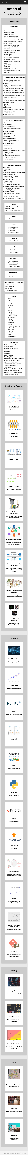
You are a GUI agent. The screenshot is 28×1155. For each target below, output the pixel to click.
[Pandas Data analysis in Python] (14, 774)
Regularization (7, 136)
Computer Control (8, 181)
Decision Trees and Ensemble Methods (14, 88)
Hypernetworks (8, 154)
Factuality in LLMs (8, 179)
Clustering (6, 83)
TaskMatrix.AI (12, 317)
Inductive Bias (7, 107)
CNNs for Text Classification (11, 370)
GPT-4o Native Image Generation (14, 210)
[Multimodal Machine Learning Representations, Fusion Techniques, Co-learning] (14, 629)
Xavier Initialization (8, 133)
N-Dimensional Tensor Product (12, 360)
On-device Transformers (14, 266)
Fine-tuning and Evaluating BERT (12, 184)
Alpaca (10, 310)
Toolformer (12, 314)
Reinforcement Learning (10, 59)
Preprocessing (7, 169)
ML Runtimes (7, 351)
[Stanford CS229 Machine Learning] (14, 415)
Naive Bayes (7, 87)
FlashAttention (8, 112)
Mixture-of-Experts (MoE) (10, 38)
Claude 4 (11, 333)
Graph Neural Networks (10, 97)
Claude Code (7, 72)
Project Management (11, 290)
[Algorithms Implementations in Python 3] (14, 999)
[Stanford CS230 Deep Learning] (14, 442)
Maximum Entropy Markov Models (13, 372)
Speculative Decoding (9, 174)
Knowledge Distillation (9, 52)
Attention (6, 31)
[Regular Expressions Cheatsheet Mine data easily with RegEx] (14, 934)
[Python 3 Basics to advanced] (14, 801)
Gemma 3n (11, 328)
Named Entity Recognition (10, 190)
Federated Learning (13, 263)
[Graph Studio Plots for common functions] (14, 694)
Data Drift (13, 249)
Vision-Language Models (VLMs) (12, 47)
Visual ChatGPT (13, 315)
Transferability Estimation (10, 365)
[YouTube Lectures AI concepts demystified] (14, 667)
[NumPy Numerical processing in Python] (14, 721)
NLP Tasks (7, 167)
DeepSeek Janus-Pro (14, 326)
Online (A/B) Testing (13, 232)
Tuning (11, 275)
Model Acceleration (9, 114)
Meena (10, 303)
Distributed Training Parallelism (12, 155)
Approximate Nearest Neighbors (12, 363)
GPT (10, 300)
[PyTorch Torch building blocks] (14, 827)
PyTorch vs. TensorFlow (10, 362)
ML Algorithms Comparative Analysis (13, 90)
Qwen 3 (11, 331)
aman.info (18, 1153)
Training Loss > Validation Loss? (12, 350)
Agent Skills (7, 66)
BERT (10, 298)
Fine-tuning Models (9, 143)
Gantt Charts (9, 288)
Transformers (7, 29)
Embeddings (7, 48)
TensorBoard (7, 367)
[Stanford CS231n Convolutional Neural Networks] (14, 469)
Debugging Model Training (11, 348)
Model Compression (13, 261)
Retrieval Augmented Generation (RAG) (14, 40)
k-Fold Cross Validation (10, 157)
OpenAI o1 (11, 321)
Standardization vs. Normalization (12, 128)
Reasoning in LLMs (9, 183)
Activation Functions (9, 102)
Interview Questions (14, 241)
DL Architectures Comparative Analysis (14, 92)
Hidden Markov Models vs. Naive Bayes (14, 369)
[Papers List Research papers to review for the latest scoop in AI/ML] (14, 1091)
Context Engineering (9, 34)
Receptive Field (10, 208)
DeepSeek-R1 (12, 322)
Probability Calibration (9, 357)
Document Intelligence (10, 195)
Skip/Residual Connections (11, 99)
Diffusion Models (8, 54)
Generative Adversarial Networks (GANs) (14, 95)
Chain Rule (7, 353)
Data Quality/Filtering (9, 126)
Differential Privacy (13, 264)
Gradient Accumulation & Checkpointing (14, 150)
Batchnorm (7, 147)
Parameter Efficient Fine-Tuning (12, 50)
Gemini (10, 312)
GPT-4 (10, 307)
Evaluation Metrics (13, 227)
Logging (11, 276)
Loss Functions (8, 142)
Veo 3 (10, 334)
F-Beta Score (11, 230)
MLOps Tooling (14, 251)
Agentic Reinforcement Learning (12, 65)
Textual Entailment (9, 191)
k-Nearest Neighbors (9, 82)
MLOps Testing (14, 252)
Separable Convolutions (10, 106)
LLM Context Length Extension (12, 193)
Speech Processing (14, 219)
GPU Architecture (8, 346)
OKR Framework (10, 285)
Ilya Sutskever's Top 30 (10, 345)
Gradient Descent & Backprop (11, 140)
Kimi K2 (11, 324)
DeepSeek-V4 (12, 336)
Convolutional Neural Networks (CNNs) (14, 109)
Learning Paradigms (9, 131)
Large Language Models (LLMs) (12, 45)
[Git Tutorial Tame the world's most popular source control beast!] (14, 961)
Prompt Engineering (9, 32)
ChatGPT (11, 305)
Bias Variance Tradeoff (10, 138)
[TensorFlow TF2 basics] (14, 854)
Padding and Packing (9, 135)
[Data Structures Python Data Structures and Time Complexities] (14, 1026)
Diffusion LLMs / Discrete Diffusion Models (15, 100)
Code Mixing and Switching (11, 196)
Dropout (6, 104)
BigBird (10, 319)
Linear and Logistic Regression (11, 80)
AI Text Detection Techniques (11, 188)
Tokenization (7, 171)
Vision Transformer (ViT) (12, 207)
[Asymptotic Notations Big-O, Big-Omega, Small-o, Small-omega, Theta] (14, 1053)
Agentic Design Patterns (10, 68)
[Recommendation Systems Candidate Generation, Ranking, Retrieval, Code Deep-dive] (14, 549)
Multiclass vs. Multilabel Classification (14, 358)
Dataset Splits (7, 145)
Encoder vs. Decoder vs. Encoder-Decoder (15, 172)
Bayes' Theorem (8, 355)
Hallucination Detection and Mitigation (14, 186)
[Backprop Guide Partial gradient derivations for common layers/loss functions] (14, 881)
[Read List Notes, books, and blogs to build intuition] (14, 1118)
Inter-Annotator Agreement (11, 130)
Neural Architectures (9, 94)
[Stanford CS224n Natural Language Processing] (14, 495)
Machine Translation (9, 178)
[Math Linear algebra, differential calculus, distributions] (14, 907)
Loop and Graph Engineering (11, 36)
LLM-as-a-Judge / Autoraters (11, 57)
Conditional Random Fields (11, 374)
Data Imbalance (8, 124)
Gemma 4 (11, 329)
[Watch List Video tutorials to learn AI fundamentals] (14, 1145)
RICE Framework (10, 286)
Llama (10, 309)
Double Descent (8, 148)
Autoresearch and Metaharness (12, 70)
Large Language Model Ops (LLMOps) (13, 198)
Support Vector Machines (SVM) (12, 85)
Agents (5, 63)
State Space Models (9, 111)
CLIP (10, 302)
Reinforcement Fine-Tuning (11, 176)
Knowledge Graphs (9, 159)
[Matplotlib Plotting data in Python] (14, 747)
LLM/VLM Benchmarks (14, 229)
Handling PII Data (8, 152)
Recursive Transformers (10, 56)
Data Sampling (7, 123)
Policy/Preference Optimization (12, 61)
